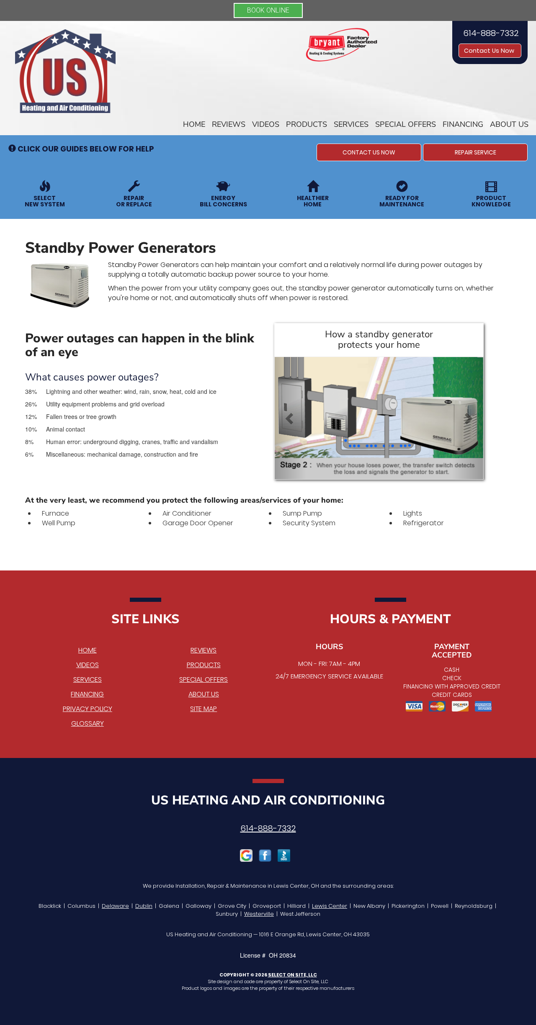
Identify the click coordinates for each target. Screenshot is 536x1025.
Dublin (143, 906)
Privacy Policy (87, 709)
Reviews (228, 124)
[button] (369, 152)
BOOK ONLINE (268, 10)
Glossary (87, 723)
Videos (265, 124)
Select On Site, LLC (292, 974)
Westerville (259, 914)
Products (306, 124)
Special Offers (405, 124)
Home (194, 124)
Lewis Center (329, 906)
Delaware (115, 906)
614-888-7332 (268, 828)
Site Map (203, 709)
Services (351, 124)
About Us (509, 124)
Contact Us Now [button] (490, 50)
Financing (463, 124)
